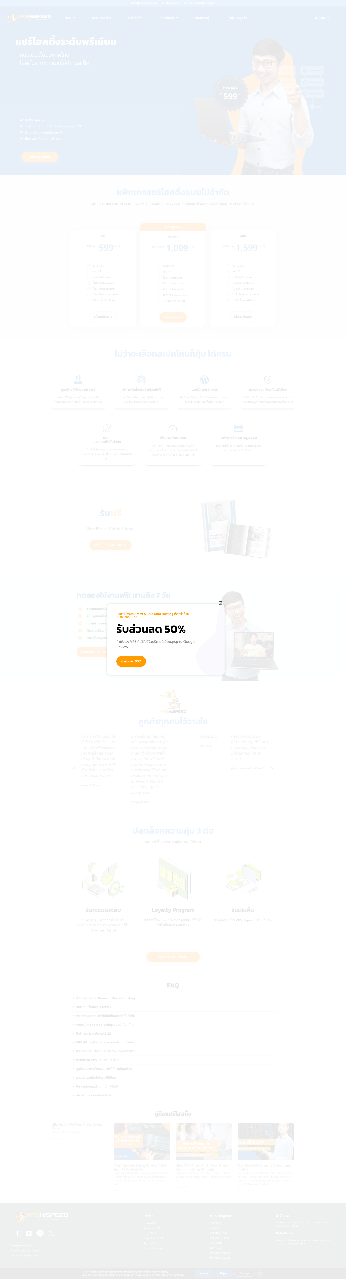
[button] (220, 603)
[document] (173, 639)
